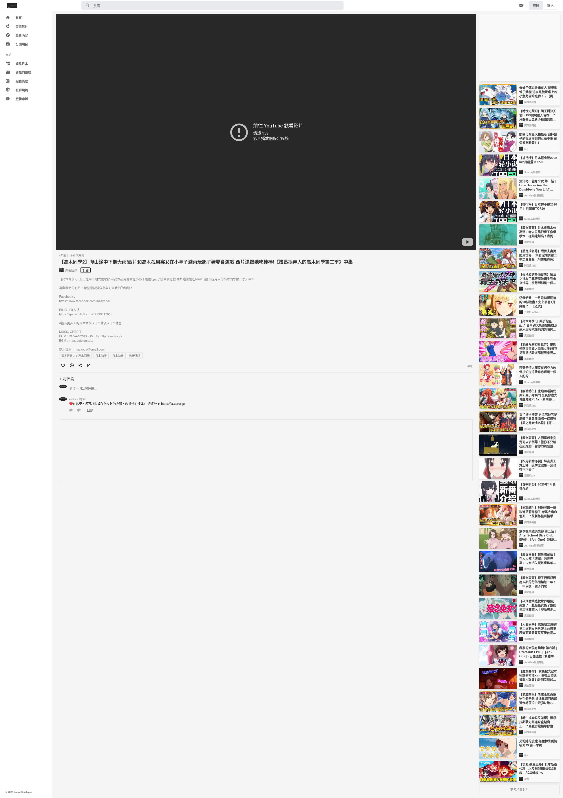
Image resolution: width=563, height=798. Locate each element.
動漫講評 (135, 355)
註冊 (536, 5)
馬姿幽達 (529, 289)
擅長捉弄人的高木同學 (75, 355)
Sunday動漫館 (532, 172)
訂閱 (85, 270)
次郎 (526, 779)
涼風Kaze (529, 475)
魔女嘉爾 (529, 242)
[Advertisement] (191, 450)
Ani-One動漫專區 (534, 195)
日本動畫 (118, 355)
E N (526, 149)
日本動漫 (101, 355)
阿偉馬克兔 (530, 102)
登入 (550, 5)
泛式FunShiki (531, 312)
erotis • (77, 399)
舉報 (470, 366)
